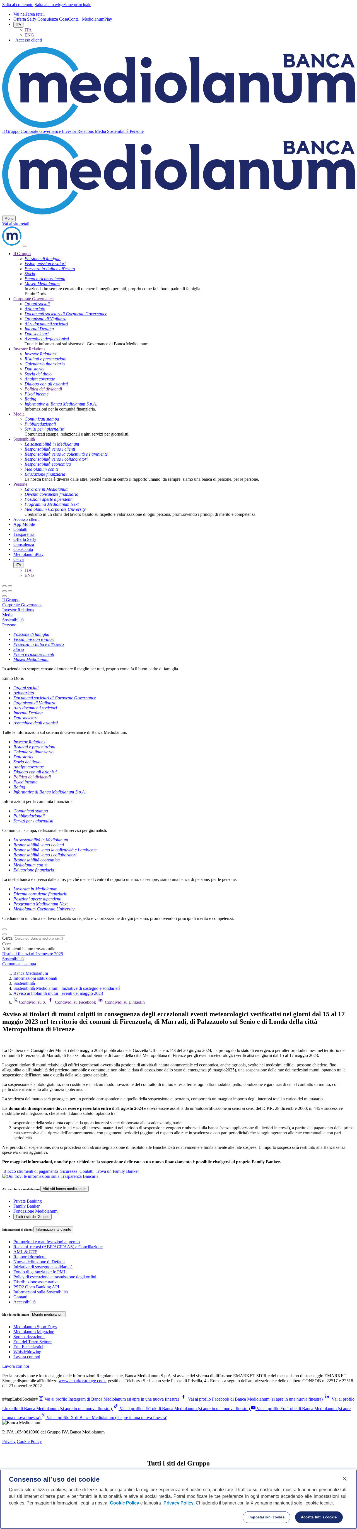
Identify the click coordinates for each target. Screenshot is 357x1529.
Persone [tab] (9, 624)
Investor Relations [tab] (18, 609)
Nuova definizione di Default (39, 1261)
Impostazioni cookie (266, 1517)
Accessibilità (24, 1302)
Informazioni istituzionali (35, 978)
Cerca (7, 938)
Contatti (20, 529)
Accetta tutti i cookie (319, 1517)
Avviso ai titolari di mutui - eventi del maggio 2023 (58, 993)
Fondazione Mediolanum (35, 1211)
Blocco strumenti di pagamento (30, 1171)
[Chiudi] (25, 245)
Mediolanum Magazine (33, 1331)
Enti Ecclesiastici (28, 1346)
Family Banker (26, 1206)
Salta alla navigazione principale (63, 4)
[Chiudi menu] (10, 586)
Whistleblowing (27, 1351)
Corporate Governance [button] (41, 131)
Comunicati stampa (19, 963)
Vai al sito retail (15, 223)
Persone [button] (137, 131)
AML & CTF (25, 1251)
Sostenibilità (24, 439)
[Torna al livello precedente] (4, 586)
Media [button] (101, 131)
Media (19, 414)
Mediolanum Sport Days (35, 1326)
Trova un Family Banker (117, 1171)
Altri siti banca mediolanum (64, 1189)
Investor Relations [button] (78, 131)
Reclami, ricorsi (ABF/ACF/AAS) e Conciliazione (58, 1246)
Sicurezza (68, 1171)
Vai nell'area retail (29, 14)
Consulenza (48, 19)
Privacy (9, 1441)
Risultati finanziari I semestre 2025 (32, 953)
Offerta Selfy (25, 19)
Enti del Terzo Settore (32, 1341)
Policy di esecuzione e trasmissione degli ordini (54, 1276)
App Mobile (24, 524)
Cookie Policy (29, 1441)
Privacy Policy (178, 1503)
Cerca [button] (18, 559)
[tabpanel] (178, 656)
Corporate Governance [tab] (22, 604)
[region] (178, 1499)
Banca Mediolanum (30, 973)
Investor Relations (29, 348)
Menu (8, 218)
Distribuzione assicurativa (36, 1281)
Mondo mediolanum (48, 1314)
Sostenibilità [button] (118, 131)
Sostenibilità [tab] (13, 619)
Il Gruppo (22, 253)
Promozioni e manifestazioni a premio (46, 1241)
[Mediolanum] (178, 126)
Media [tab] (7, 614)
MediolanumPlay (97, 19)
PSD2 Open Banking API (36, 1286)
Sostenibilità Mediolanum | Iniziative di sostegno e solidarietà (66, 988)
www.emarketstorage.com (82, 1380)
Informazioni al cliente (53, 1229)
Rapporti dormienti (30, 1256)
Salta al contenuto (17, 4)
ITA (18, 25)
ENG (29, 35)
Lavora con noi (26, 1356)
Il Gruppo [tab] (11, 599)
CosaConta (69, 19)
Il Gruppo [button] (11, 131)
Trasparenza (24, 534)
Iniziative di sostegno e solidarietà (43, 1266)
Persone (20, 484)
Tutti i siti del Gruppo (32, 1217)
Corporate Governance (33, 298)
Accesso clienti (26, 519)
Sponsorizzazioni (28, 1336)
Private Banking (27, 1201)
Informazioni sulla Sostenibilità (40, 1291)
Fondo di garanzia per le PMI (39, 1271)
